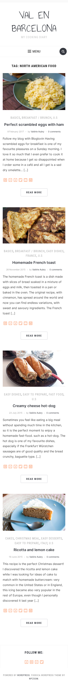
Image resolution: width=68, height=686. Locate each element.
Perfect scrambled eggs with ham (34, 124)
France (31, 255)
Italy (44, 543)
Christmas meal (28, 538)
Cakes (9, 538)
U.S (55, 117)
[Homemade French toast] (34, 225)
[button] (34, 51)
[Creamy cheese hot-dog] (34, 368)
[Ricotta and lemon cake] (34, 512)
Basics (15, 117)
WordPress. (23, 675)
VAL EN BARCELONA (34, 21)
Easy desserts (51, 538)
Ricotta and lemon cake (34, 550)
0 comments (54, 131)
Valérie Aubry (37, 131)
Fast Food (56, 394)
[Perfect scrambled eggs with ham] (34, 91)
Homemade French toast (34, 262)
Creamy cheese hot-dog (34, 406)
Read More (34, 192)
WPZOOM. (34, 678)
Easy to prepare (35, 394)
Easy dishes (55, 251)
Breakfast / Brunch (36, 117)
